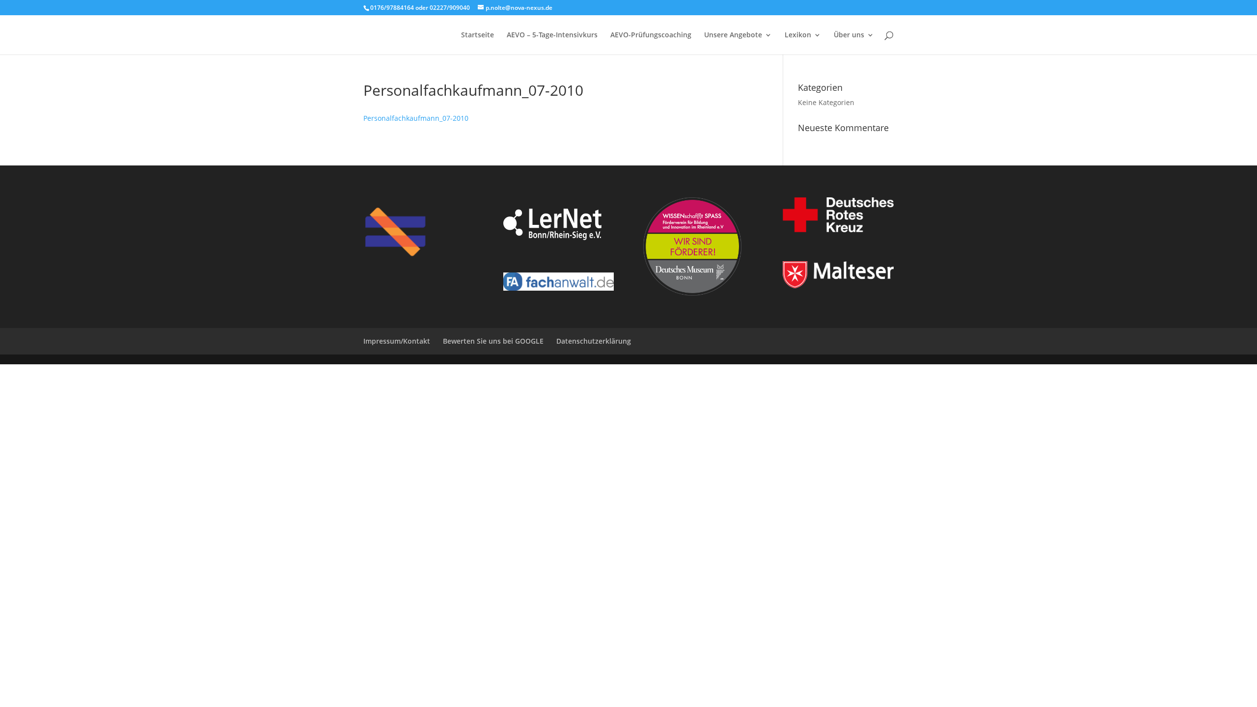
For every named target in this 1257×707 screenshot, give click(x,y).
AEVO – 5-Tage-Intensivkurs (552, 35)
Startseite (477, 35)
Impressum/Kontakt (396, 341)
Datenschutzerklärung (593, 341)
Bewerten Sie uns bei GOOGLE (493, 341)
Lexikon (798, 35)
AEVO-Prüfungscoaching (650, 35)
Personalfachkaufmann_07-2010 (415, 118)
